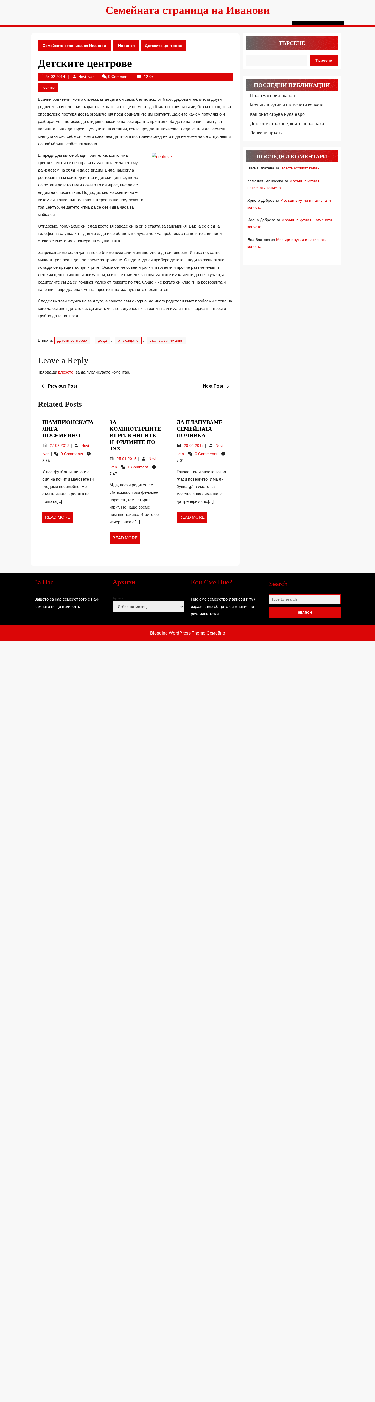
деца (102, 340)
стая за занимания (166, 340)
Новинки (126, 45)
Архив (118, 598)
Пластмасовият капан (272, 95)
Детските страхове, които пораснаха (287, 123)
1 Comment (138, 467)
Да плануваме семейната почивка (199, 428)
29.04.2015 (194, 445)
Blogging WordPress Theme (177, 633)
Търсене (292, 43)
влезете (65, 372)
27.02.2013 (60, 445)
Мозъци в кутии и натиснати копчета (287, 105)
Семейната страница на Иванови (187, 10)
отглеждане (128, 340)
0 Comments (72, 454)
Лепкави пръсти (266, 133)
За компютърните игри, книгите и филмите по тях (135, 435)
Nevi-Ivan (86, 76)
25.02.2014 (55, 76)
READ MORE (59, 519)
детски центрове (72, 340)
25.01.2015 (127, 458)
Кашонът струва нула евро (277, 114)
